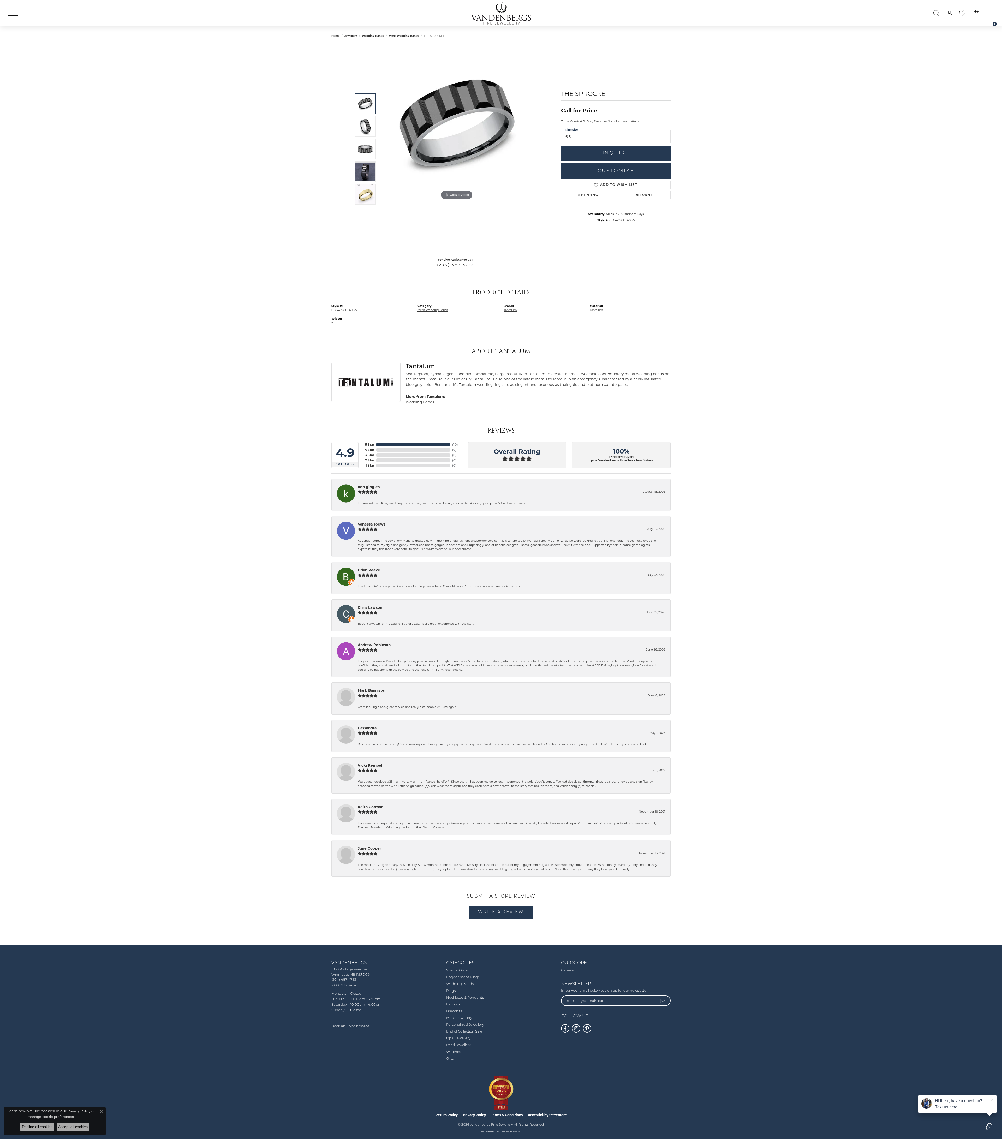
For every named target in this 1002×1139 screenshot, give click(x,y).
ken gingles (369, 487)
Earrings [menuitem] (453, 1004)
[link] (992, 13)
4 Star (369, 450)
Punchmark (511, 1131)
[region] (456, 149)
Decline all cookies (37, 1127)
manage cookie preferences (51, 1116)
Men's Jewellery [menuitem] (459, 1018)
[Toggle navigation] (12, 13)
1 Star (370, 465)
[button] (936, 13)
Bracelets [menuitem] (454, 1011)
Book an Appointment (350, 1026)
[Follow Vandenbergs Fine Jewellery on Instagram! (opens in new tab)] (576, 1028)
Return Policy (447, 1115)
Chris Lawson (370, 607)
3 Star (369, 455)
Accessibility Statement (547, 1115)
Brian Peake (369, 570)
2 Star (369, 460)
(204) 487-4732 (455, 265)
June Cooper (369, 848)
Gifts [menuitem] (450, 1058)
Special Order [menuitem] (457, 970)
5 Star (369, 444)
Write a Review (501, 912)
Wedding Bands (373, 36)
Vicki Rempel (370, 765)
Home (335, 36)
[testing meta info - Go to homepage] (501, 13)
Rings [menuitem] (451, 991)
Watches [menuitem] (453, 1052)
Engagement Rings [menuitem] (462, 977)
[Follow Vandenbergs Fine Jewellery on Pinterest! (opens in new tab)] (587, 1028)
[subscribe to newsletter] (663, 1000)
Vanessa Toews (371, 524)
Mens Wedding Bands (404, 36)
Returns (644, 195)
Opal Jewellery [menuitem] (458, 1038)
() (455, 444)
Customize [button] (616, 171)
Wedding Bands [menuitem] (460, 984)
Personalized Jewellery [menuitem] (465, 1025)
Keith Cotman (370, 807)
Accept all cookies (73, 1127)
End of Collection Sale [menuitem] (464, 1031)
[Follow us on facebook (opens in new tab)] (565, 1028)
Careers (567, 970)
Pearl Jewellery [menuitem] (458, 1045)
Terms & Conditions (507, 1115)
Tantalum (510, 310)
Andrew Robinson (374, 645)
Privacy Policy (474, 1115)
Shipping (588, 195)
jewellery (350, 36)
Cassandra (367, 728)
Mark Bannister (372, 690)
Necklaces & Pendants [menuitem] (465, 997)
